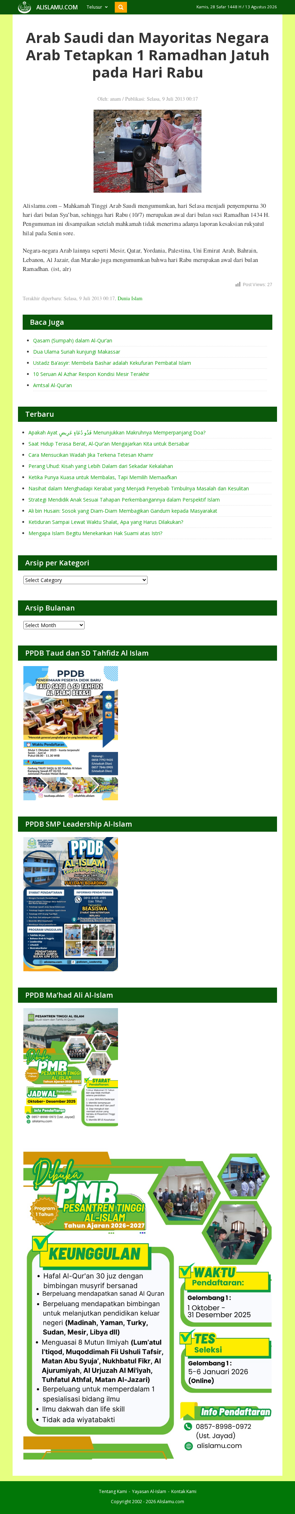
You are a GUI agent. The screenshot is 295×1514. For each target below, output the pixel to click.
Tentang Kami (113, 1491)
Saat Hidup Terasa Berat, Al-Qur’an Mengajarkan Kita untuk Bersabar (108, 443)
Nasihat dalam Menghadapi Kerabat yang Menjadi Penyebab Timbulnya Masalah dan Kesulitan (138, 488)
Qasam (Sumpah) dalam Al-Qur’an (72, 340)
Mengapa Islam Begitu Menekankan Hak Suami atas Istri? (95, 533)
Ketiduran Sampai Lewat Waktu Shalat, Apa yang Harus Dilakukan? (105, 521)
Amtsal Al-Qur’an (52, 385)
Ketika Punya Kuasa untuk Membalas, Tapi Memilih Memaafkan (102, 477)
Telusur (94, 7)
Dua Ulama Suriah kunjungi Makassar (76, 351)
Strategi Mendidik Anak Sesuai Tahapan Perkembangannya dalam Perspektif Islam (124, 499)
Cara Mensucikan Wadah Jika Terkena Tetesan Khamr (90, 454)
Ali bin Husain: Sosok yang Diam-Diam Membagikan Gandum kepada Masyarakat (122, 510)
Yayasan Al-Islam (149, 1491)
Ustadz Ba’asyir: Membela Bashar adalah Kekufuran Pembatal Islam (112, 362)
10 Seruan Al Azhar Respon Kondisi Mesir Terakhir (91, 374)
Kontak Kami (183, 1491)
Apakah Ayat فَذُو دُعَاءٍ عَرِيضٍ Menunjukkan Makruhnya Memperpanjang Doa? (116, 432)
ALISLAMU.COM (57, 7)
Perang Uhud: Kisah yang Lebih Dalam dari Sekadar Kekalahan (100, 466)
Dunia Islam (130, 298)
